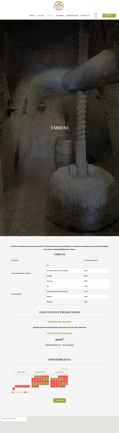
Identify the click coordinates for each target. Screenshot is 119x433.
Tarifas (50, 16)
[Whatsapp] (96, 17)
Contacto (84, 16)
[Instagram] (95, 14)
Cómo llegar (72, 16)
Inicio (32, 16)
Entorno (60, 16)
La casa (41, 16)
